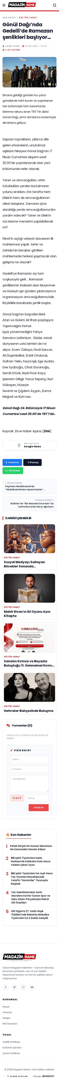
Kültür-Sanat (28, 17)
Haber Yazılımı (19, 1076)
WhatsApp (14, 470)
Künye (6, 1006)
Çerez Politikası (11, 1053)
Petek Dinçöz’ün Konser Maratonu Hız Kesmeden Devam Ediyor (31, 847)
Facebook (13, 462)
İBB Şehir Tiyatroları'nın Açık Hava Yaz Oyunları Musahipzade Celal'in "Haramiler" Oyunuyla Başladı (32, 878)
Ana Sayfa (9, 17)
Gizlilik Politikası (11, 1042)
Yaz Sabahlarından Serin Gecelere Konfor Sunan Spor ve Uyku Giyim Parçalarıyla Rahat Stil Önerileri (30, 897)
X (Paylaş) (33, 462)
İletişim (6, 1018)
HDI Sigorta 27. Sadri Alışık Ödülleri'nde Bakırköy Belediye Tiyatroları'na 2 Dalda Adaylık (30, 914)
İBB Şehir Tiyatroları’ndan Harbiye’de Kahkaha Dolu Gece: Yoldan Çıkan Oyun (31, 861)
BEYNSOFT (48, 1076)
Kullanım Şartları (12, 1047)
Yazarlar (7, 1012)
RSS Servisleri (10, 1023)
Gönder (39, 807)
